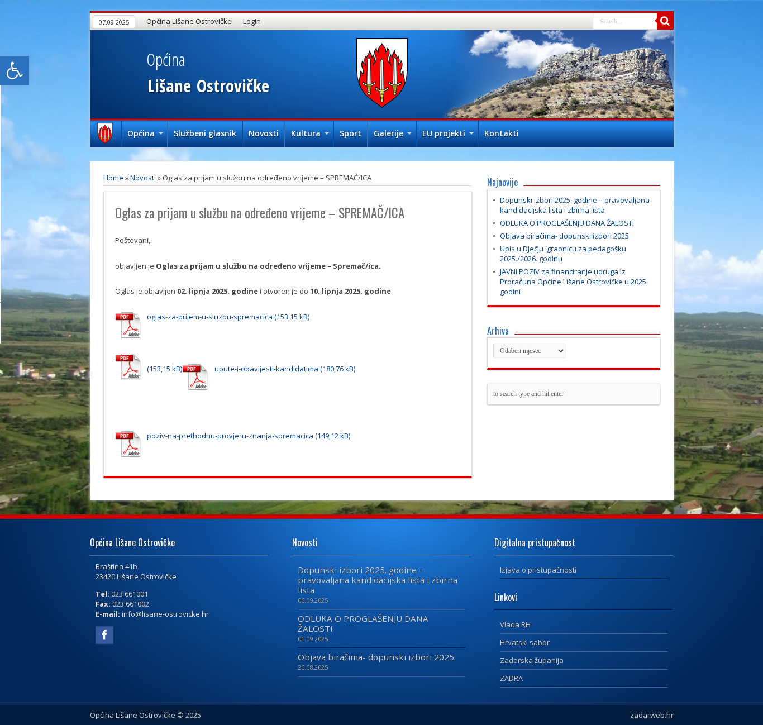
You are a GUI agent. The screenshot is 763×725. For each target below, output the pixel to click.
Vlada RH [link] (515, 624)
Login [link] (252, 21)
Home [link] (113, 178)
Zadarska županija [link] (532, 660)
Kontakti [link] (501, 133)
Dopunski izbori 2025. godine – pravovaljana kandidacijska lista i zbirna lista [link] (575, 205)
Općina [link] (141, 133)
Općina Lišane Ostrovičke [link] (189, 21)
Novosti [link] (264, 133)
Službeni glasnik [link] (205, 133)
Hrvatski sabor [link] (525, 642)
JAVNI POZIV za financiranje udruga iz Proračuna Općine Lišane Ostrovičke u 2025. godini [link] (574, 281)
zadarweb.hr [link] (652, 715)
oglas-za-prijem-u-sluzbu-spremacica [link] (210, 317)
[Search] (665, 21)
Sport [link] (350, 133)
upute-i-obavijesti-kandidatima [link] (266, 369)
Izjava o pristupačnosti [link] (538, 570)
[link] (14, 70)
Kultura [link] (306, 133)
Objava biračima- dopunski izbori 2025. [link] (565, 236)
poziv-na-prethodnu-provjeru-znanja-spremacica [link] (230, 436)
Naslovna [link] (105, 134)
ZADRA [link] (511, 678)
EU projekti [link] (443, 133)
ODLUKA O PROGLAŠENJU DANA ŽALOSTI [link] (567, 223)
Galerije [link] (388, 133)
